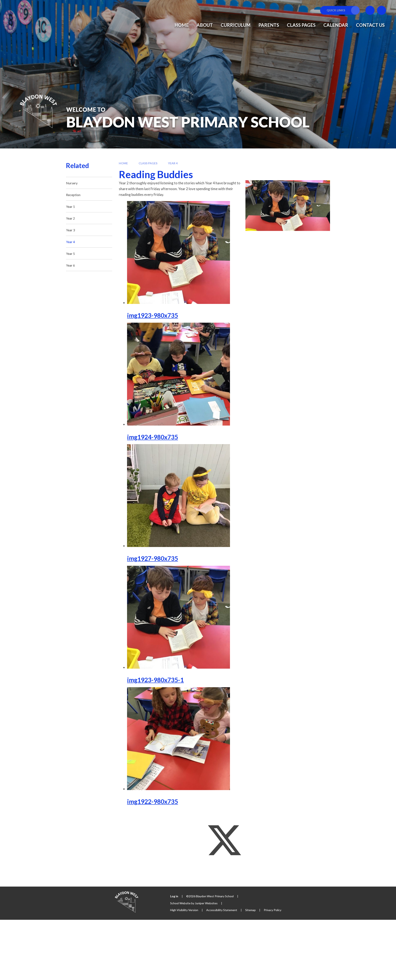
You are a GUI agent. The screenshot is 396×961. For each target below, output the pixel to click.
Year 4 (173, 163)
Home (123, 163)
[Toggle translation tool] (370, 10)
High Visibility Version (184, 910)
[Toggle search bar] (381, 10)
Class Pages (148, 163)
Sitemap (250, 910)
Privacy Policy (272, 910)
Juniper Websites (206, 903)
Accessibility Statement (221, 910)
